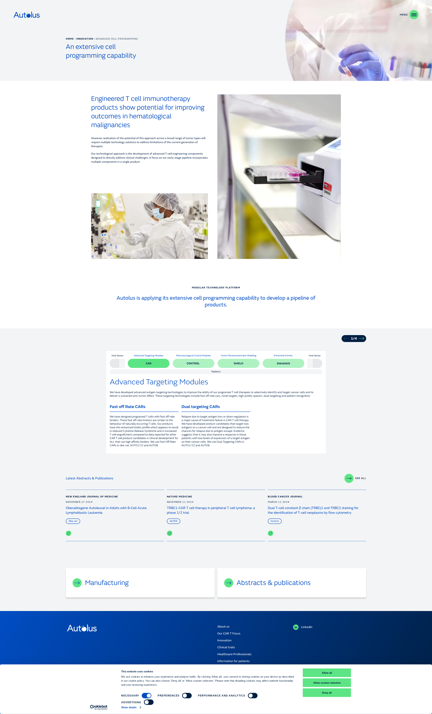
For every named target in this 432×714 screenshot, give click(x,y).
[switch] (187, 695)
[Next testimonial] (361, 338)
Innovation (84, 38)
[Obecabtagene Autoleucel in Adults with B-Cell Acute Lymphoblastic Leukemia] (68, 533)
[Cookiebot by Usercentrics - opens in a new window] (99, 707)
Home (70, 38)
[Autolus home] (27, 15)
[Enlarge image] (314, 442)
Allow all (327, 672)
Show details (129, 707)
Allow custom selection (327, 682)
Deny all (327, 692)
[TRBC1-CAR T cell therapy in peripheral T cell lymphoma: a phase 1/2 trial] (169, 533)
